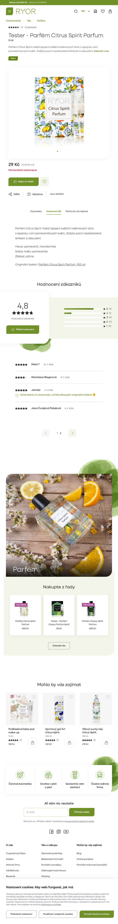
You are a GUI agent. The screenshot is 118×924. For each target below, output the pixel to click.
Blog (79, 853)
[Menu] (9, 11)
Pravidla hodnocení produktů (92, 865)
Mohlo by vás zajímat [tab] (77, 211)
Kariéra (10, 859)
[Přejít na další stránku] (72, 433)
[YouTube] (66, 832)
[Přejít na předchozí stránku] (45, 433)
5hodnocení (30, 27)
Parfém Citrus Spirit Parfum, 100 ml (62, 264)
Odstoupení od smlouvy (53, 871)
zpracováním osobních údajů (79, 821)
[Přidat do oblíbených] (44, 181)
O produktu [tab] (36, 211)
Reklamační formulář (52, 859)
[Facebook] (51, 832)
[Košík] (110, 11)
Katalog (45, 876)
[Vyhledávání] (76, 11)
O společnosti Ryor (16, 853)
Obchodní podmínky (51, 853)
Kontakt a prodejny (51, 865)
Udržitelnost (12, 871)
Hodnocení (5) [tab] (53, 211)
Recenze (10, 876)
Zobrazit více (101, 51)
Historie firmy (13, 865)
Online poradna (85, 859)
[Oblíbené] (103, 11)
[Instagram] (59, 832)
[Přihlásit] (95, 11)
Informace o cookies (51, 905)
